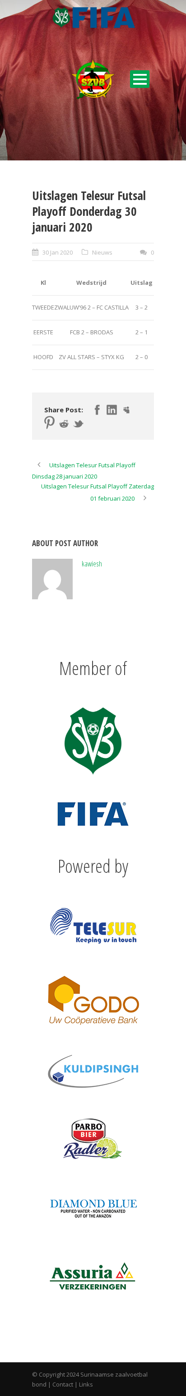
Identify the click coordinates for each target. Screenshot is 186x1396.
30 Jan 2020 (57, 252)
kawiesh (92, 563)
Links (86, 1384)
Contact (62, 1384)
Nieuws (102, 252)
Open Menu (139, 79)
